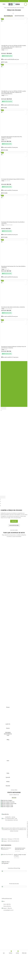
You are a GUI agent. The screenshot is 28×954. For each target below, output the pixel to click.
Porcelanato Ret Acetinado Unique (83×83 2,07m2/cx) (13, 179)
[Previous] (2, 408)
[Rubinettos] (8, 716)
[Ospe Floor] (8, 665)
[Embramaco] (8, 661)
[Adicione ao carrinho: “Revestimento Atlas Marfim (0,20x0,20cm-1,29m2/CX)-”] (25, 281)
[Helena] (8, 769)
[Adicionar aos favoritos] (25, 22)
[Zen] (8, 653)
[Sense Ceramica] (8, 640)
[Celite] (8, 649)
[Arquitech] (8, 752)
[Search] (25, 4)
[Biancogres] (8, 644)
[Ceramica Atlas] (8, 744)
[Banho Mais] (8, 765)
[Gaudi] (8, 678)
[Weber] (8, 699)
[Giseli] (8, 686)
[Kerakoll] (8, 756)
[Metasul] (8, 720)
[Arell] (8, 695)
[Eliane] (8, 657)
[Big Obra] (8, 703)
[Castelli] (8, 691)
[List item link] (14, 839)
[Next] (4, 408)
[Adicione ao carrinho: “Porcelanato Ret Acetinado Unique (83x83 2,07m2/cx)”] (25, 153)
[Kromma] (8, 711)
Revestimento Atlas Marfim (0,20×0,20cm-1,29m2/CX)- (13, 307)
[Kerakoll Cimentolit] (8, 674)
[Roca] (8, 682)
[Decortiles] (8, 748)
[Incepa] (8, 670)
